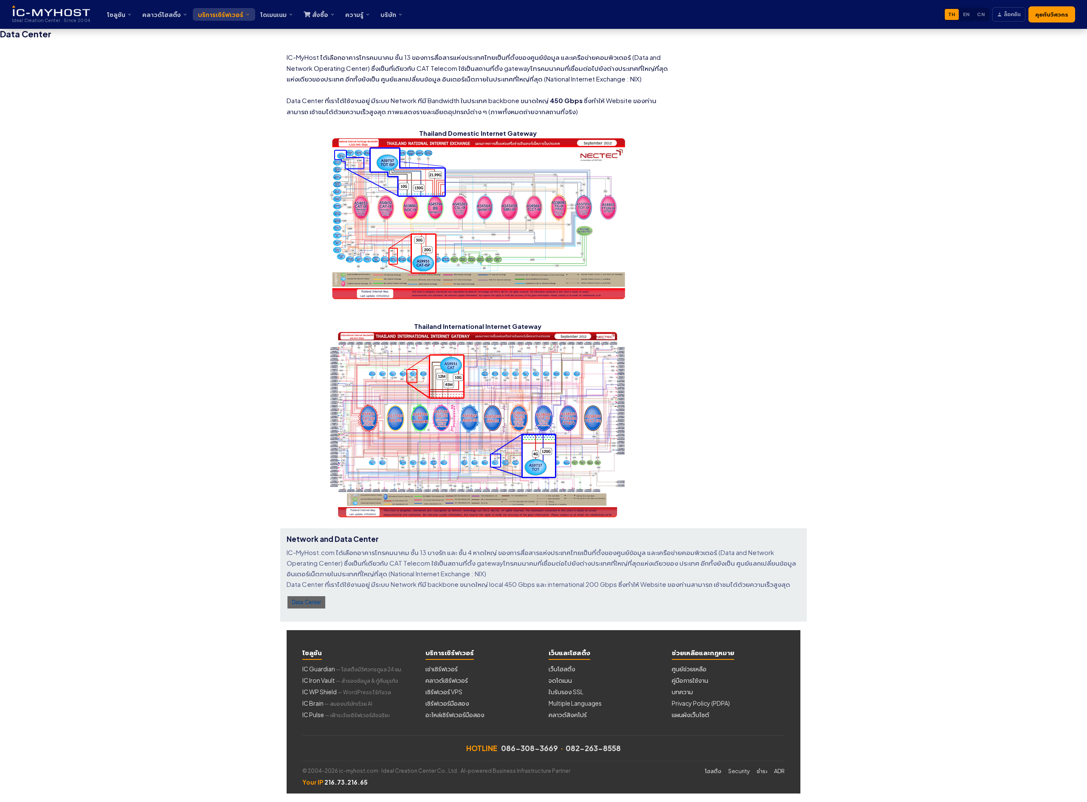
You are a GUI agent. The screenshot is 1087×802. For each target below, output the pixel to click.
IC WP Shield (346, 691)
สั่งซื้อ (320, 14)
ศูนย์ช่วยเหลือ (689, 669)
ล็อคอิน (1012, 14)
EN (966, 14)
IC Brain (337, 703)
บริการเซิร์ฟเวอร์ (220, 14)
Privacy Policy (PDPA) (701, 703)
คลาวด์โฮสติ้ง (161, 14)
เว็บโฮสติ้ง (562, 669)
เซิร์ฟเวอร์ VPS (443, 691)
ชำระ (762, 771)
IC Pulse (346, 714)
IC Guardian (352, 669)
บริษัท (388, 14)
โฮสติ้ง (713, 771)
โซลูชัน (116, 14)
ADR (779, 771)
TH (951, 14)
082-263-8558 (593, 748)
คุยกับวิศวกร (1051, 14)
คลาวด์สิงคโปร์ (568, 714)
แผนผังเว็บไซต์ (690, 714)
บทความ (682, 691)
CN (981, 14)
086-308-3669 (529, 748)
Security (739, 771)
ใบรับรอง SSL (566, 691)
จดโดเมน (560, 680)
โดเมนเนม (273, 14)
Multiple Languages (575, 703)
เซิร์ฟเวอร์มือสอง (447, 703)
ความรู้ (354, 14)
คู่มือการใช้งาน (690, 680)
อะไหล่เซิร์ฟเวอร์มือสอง (454, 714)
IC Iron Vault (350, 680)
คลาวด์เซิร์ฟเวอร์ (446, 680)
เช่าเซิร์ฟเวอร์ (441, 669)
